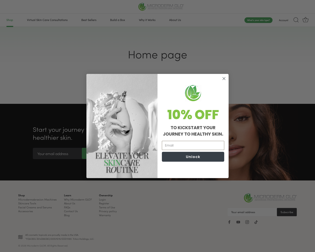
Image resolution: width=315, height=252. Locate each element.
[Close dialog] (224, 78)
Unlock (193, 156)
